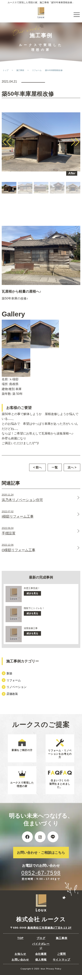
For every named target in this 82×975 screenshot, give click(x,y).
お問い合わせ (20, 959)
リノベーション (16, 687)
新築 (9, 673)
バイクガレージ (41, 945)
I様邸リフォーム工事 (18, 514)
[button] (6, 142)
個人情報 (41, 959)
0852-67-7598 (41, 873)
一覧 (55, 467)
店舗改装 (12, 693)
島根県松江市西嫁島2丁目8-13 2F (49, 927)
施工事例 (62, 938)
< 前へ (37, 467)
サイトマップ (61, 959)
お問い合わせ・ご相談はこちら (41, 852)
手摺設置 (8, 531)
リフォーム (13, 680)
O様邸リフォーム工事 (18, 548)
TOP (20, 938)
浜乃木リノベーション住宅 (22, 497)
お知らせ (20, 953)
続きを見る (32, 593)
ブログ (41, 938)
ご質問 (61, 953)
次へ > (72, 467)
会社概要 (41, 953)
